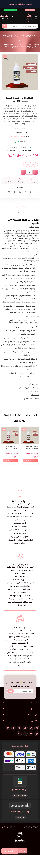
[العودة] (36, 4)
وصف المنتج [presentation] (21, 206)
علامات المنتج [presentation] (21, 212)
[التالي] (4, 4)
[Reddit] (36, 733)
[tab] (20, 207)
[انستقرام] (36, 728)
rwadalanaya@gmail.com (20, 526)
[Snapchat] (25, 728)
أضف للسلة (8, 851)
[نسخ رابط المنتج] (9, 192)
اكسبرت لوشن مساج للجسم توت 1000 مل (12, 447)
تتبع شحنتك (35, 395)
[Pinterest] (19, 728)
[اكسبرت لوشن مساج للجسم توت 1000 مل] (10, 435)
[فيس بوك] (31, 733)
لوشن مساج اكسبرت (17, 136)
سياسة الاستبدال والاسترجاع (29, 387)
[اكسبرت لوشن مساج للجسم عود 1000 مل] (30, 435)
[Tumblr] (13, 728)
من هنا (10, 598)
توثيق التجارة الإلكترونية (20, 811)
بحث (4, 26)
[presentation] (19, 443)
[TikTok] (31, 728)
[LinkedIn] (8, 728)
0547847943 (14, 529)
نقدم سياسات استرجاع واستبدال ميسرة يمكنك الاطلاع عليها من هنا (20, 584)
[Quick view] (3, 437)
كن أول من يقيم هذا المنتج (20, 132)
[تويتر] (25, 733)
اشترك (10, 690)
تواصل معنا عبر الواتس (31, 391)
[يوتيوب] (19, 733)
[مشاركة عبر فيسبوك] (15, 192)
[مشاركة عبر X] (20, 192)
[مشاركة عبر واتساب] (31, 192)
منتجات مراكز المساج (31, 398)
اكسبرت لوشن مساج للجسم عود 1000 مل (32, 447)
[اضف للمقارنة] (3, 433)
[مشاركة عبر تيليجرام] (25, 192)
